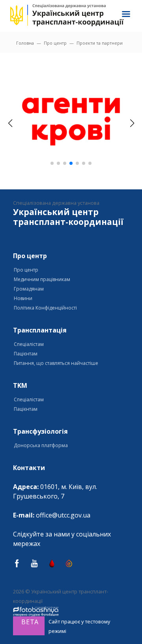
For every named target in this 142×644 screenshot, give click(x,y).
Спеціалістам (29, 344)
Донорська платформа (41, 445)
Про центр (55, 43)
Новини (23, 298)
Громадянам (29, 288)
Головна (25, 43)
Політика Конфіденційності (45, 307)
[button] (52, 163)
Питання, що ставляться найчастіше (56, 363)
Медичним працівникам (42, 279)
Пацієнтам (25, 353)
